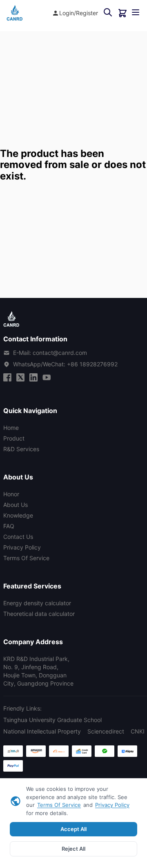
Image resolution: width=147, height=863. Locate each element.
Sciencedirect (105, 731)
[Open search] (107, 13)
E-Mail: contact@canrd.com (50, 352)
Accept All (73, 829)
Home (11, 427)
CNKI (138, 731)
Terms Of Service (59, 805)
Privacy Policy (112, 805)
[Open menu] (135, 12)
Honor (11, 494)
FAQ (8, 525)
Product (13, 438)
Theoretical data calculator (39, 613)
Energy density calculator (37, 603)
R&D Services (21, 448)
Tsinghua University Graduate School (52, 719)
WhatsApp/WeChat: (65, 364)
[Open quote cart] (122, 13)
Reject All (73, 848)
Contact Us (18, 536)
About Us (15, 504)
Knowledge (18, 515)
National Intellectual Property (42, 731)
